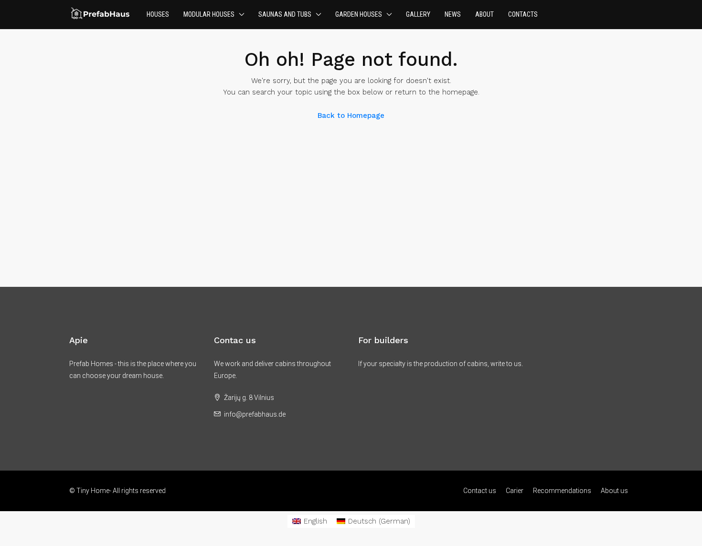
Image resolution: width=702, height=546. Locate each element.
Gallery (418, 14)
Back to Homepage (351, 115)
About (484, 14)
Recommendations (562, 490)
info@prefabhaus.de (255, 414)
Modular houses (208, 14)
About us (614, 490)
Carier (514, 490)
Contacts (523, 14)
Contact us (479, 490)
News (453, 14)
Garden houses (358, 14)
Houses (158, 14)
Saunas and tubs (284, 14)
